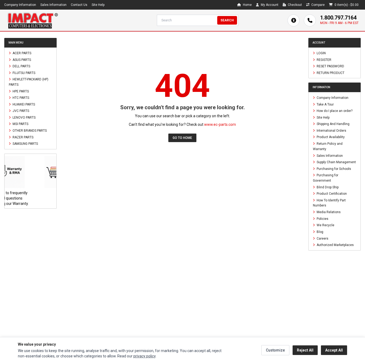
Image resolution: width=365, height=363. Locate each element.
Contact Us (79, 5)
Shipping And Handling (333, 124)
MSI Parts (20, 124)
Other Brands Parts (29, 130)
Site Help (98, 5)
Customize (275, 350)
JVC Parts (20, 111)
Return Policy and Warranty (328, 146)
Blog (319, 232)
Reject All (305, 350)
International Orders (331, 130)
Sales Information (53, 5)
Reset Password (330, 66)
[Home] (32, 20)
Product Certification (331, 194)
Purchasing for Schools (333, 168)
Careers (322, 238)
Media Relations (328, 212)
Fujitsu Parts (23, 73)
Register (323, 59)
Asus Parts (21, 59)
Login (321, 53)
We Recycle (325, 225)
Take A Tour (325, 104)
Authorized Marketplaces (335, 245)
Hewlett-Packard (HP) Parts (28, 82)
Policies (322, 218)
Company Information (20, 5)
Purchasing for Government (325, 177)
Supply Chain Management (336, 162)
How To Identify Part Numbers (329, 202)
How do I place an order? (334, 111)
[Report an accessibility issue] (294, 20)
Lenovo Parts (24, 117)
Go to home (182, 138)
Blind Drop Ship (327, 187)
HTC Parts (20, 98)
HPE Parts (20, 91)
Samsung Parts (25, 144)
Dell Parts (21, 66)
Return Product (330, 73)
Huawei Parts (23, 104)
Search (227, 20)
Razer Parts (22, 137)
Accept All (334, 350)
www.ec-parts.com (220, 124)
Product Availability (330, 137)
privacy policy (144, 356)
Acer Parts (21, 53)
